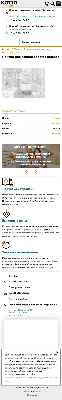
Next (35, 171)
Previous (26, 171)
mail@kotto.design (19, 293)
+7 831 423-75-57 (19, 19)
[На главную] (21, 3)
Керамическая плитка (37, 49)
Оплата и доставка (32, 391)
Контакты (32, 395)
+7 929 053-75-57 (19, 32)
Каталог (18, 49)
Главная (6, 49)
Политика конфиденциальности (32, 387)
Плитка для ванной (11, 52)
